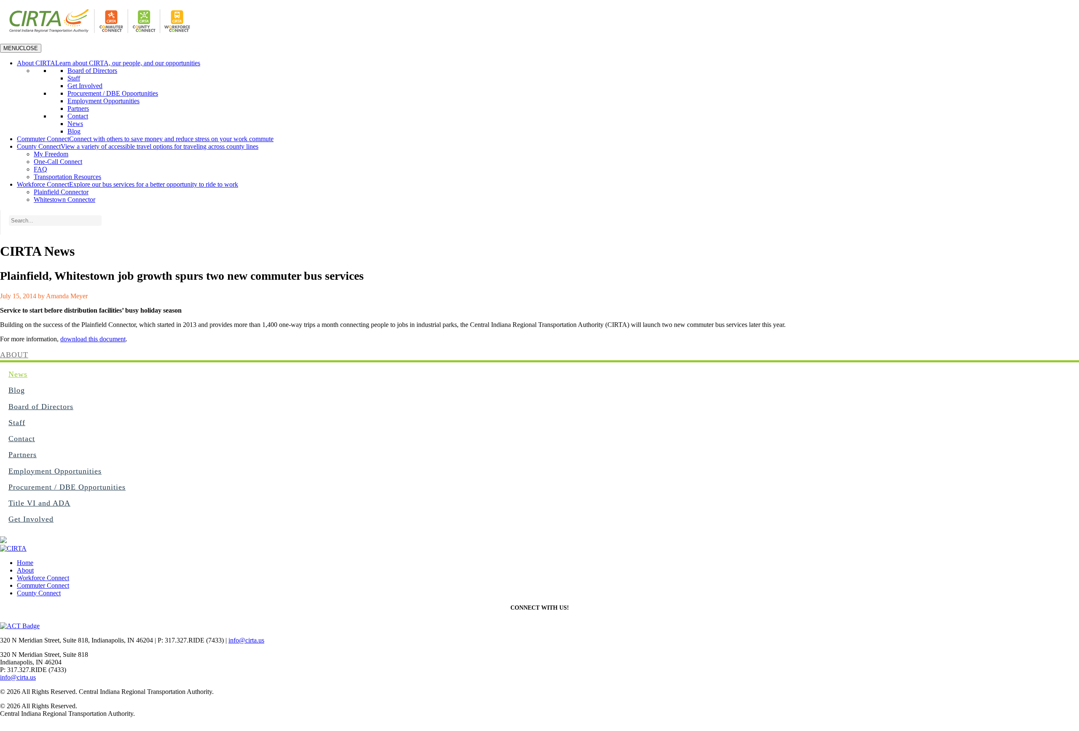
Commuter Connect (43, 585)
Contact (77, 116)
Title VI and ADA (39, 503)
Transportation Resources (67, 176)
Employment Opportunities (103, 100)
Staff (73, 78)
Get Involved (84, 85)
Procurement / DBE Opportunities (112, 93)
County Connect (39, 593)
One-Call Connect (58, 161)
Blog (74, 131)
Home (25, 562)
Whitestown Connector (64, 199)
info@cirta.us (246, 640)
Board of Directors (92, 70)
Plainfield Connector (61, 191)
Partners (78, 108)
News (75, 123)
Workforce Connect (43, 577)
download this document (93, 339)
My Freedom (51, 154)
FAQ (40, 169)
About (14, 355)
